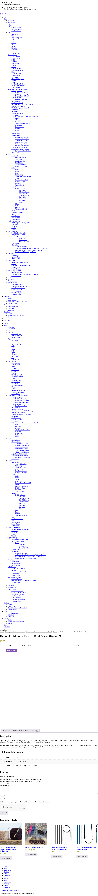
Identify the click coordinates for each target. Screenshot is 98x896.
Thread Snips (15, 267)
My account (11, 20)
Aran (13, 41)
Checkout (7, 875)
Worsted (13, 43)
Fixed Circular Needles (22, 94)
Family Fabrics (15, 217)
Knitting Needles (16, 91)
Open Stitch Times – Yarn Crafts (17, 301)
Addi (16, 115)
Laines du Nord (16, 74)
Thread (13, 229)
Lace (12, 51)
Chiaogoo (18, 120)
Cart (5, 318)
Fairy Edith (22, 197)
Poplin (17, 205)
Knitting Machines (17, 113)
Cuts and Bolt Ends (21, 157)
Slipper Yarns (15, 245)
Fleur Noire (22, 199)
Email (2, 799)
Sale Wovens (19, 163)
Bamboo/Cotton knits (21, 180)
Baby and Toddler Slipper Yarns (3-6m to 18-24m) (30, 250)
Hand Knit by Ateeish (18, 293)
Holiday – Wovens (21, 166)
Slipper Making (12, 231)
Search (2, 630)
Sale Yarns (14, 34)
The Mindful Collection (22, 123)
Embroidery (15, 255)
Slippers (10, 26)
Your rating (4, 784)
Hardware (14, 224)
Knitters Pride (19, 127)
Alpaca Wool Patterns (21, 140)
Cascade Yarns (15, 58)
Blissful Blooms (24, 193)
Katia (13, 72)
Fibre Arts (11, 253)
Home (6, 17)
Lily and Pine (15, 75)
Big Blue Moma (16, 291)
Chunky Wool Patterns (22, 145)
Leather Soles (23, 240)
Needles (13, 228)
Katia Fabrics (15, 219)
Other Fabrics (15, 216)
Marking (14, 226)
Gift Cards (7, 320)
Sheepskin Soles (24, 241)
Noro (13, 82)
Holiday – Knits (20, 181)
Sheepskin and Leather (18, 235)
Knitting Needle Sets (21, 92)
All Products (11, 22)
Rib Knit (18, 183)
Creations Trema (16, 294)
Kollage (17, 128)
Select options (6, 858)
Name (2, 796)
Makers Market (12, 282)
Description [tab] (6, 731)
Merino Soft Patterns (21, 142)
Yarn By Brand (12, 55)
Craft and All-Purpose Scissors (20, 265)
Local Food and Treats (18, 288)
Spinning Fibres (16, 257)
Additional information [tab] (20, 731)
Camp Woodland (24, 195)
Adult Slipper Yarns (21, 247)
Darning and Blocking (18, 106)
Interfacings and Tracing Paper (20, 223)
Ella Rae (14, 62)
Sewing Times (12, 300)
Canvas (17, 207)
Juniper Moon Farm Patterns (20, 149)
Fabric (9, 154)
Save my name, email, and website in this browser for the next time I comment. (26, 802)
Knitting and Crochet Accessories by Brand (24, 116)
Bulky (13, 39)
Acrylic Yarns (15, 53)
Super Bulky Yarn (16, 38)
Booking (6, 296)
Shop (5, 19)
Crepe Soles (22, 238)
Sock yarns (14, 50)
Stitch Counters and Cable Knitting (22, 104)
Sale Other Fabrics (21, 164)
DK (12, 44)
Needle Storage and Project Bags (21, 108)
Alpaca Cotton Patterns (22, 139)
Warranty (10, 317)
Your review (4, 785)
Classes (10, 298)
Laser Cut (11, 279)
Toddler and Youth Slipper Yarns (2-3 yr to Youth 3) (31, 248)
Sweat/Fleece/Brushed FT (23, 176)
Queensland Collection (18, 85)
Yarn (9, 32)
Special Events (12, 303)
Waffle (17, 178)
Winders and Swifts (17, 103)
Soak (9, 277)
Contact (10, 313)
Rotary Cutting (15, 269)
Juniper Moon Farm (17, 70)
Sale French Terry (20, 161)
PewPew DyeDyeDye (18, 84)
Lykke (17, 118)
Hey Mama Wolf (16, 68)
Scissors (13, 264)
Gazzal (13, 65)
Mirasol (13, 80)
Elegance (22, 200)
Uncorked (22, 190)
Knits (13, 168)
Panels (13, 214)
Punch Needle (15, 258)
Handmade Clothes (17, 284)
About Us (7, 312)
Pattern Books (15, 133)
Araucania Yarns (16, 56)
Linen (17, 204)
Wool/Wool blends (17, 212)
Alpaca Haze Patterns (21, 137)
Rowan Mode (15, 87)
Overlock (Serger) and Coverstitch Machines (24, 274)
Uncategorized (12, 281)
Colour (10, 645)
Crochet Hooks (16, 97)
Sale (9, 24)
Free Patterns (15, 152)
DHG (13, 60)
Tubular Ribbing (20, 185)
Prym (17, 130)
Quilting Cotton (20, 188)
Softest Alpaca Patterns (22, 144)
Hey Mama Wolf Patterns (19, 147)
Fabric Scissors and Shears (19, 262)
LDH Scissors (12, 260)
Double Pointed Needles (22, 96)
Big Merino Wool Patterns (23, 151)
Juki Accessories (16, 276)
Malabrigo (14, 77)
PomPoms (14, 109)
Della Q (17, 121)
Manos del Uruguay (17, 79)
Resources (11, 310)
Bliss (20, 202)
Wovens (13, 187)
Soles (17, 236)
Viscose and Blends (21, 209)
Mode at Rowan (16, 135)
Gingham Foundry (24, 192)
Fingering (14, 48)
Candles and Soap (16, 289)
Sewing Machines (16, 272)
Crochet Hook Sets (21, 99)
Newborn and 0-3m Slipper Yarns (25, 252)
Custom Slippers (16, 27)
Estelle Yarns (15, 63)
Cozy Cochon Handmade (19, 286)
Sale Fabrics (15, 156)
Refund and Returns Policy (16, 315)
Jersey (17, 173)
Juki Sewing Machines (14, 270)
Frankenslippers (16, 31)
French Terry (19, 175)
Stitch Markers (15, 101)
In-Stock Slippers (16, 29)
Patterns (10, 132)
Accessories (15, 243)
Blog (5, 305)
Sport (13, 46)
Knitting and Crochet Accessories (18, 89)
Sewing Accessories (14, 221)
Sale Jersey (18, 159)
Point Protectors (16, 111)
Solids (17, 169)
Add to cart (11, 650)
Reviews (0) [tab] (34, 731)
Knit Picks (18, 125)
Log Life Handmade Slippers (20, 233)
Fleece (13, 211)
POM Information (13, 306)
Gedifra (13, 67)
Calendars (11, 308)
